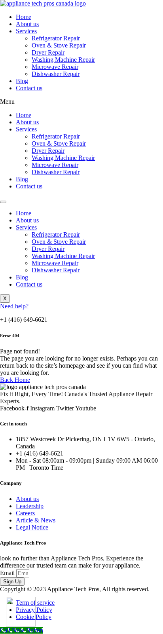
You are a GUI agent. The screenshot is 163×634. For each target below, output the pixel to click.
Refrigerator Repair (56, 38)
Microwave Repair (55, 66)
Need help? (14, 306)
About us (27, 24)
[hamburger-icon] (3, 202)
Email (8, 572)
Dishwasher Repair (56, 73)
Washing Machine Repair (63, 59)
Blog (22, 81)
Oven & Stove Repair (59, 45)
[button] (81, 101)
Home (23, 16)
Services (26, 31)
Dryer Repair (48, 52)
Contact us (29, 88)
